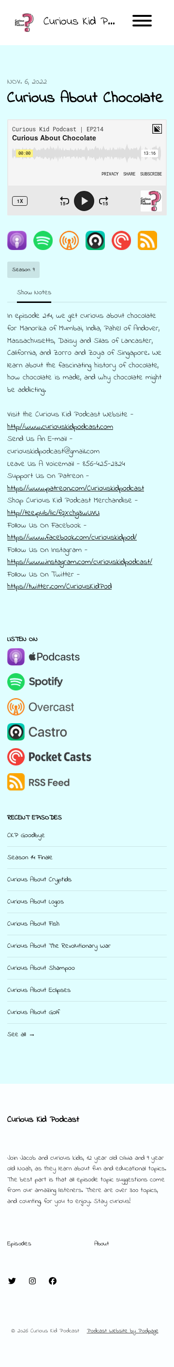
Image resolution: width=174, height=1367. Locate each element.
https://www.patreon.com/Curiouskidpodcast (75, 488)
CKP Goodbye (26, 835)
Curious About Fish (33, 924)
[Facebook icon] (53, 1282)
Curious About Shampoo (41, 968)
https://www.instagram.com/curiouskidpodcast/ (79, 562)
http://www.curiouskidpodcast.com (60, 427)
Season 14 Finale (30, 858)
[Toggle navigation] (142, 23)
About (101, 1244)
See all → (21, 1034)
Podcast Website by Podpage (123, 1331)
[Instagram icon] (32, 1282)
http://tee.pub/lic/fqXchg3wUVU (53, 513)
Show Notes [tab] (34, 293)
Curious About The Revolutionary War (59, 946)
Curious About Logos (35, 902)
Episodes (19, 1244)
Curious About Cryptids (39, 880)
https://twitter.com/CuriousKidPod (59, 586)
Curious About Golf (33, 1012)
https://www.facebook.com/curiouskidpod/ (72, 537)
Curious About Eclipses (39, 990)
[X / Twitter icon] (12, 1282)
